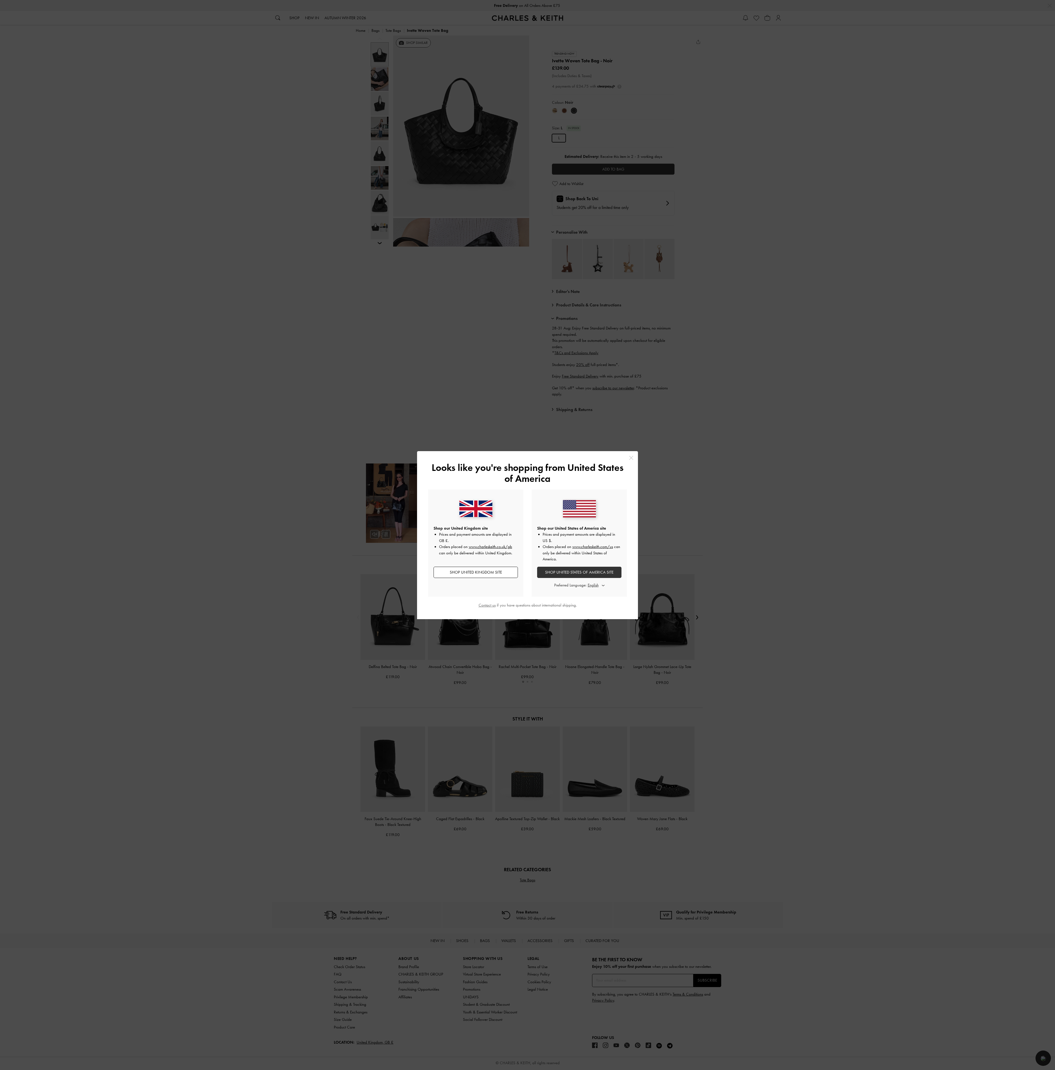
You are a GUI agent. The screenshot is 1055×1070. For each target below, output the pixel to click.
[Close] (631, 458)
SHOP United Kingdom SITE (476, 572)
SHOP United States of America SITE (579, 572)
